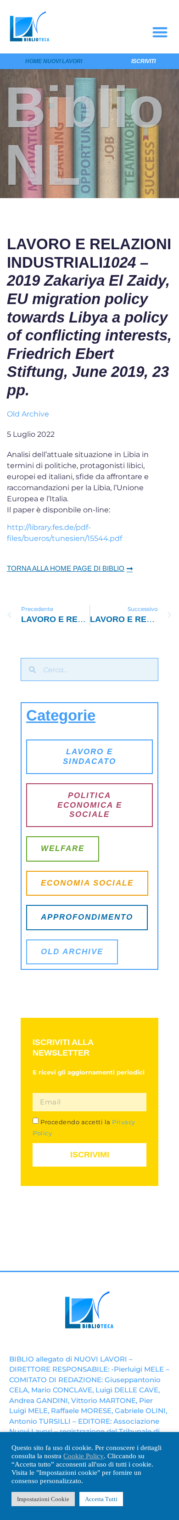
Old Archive (28, 414)
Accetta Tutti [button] (101, 1499)
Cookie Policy (83, 1456)
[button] (160, 32)
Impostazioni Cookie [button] (43, 1499)
